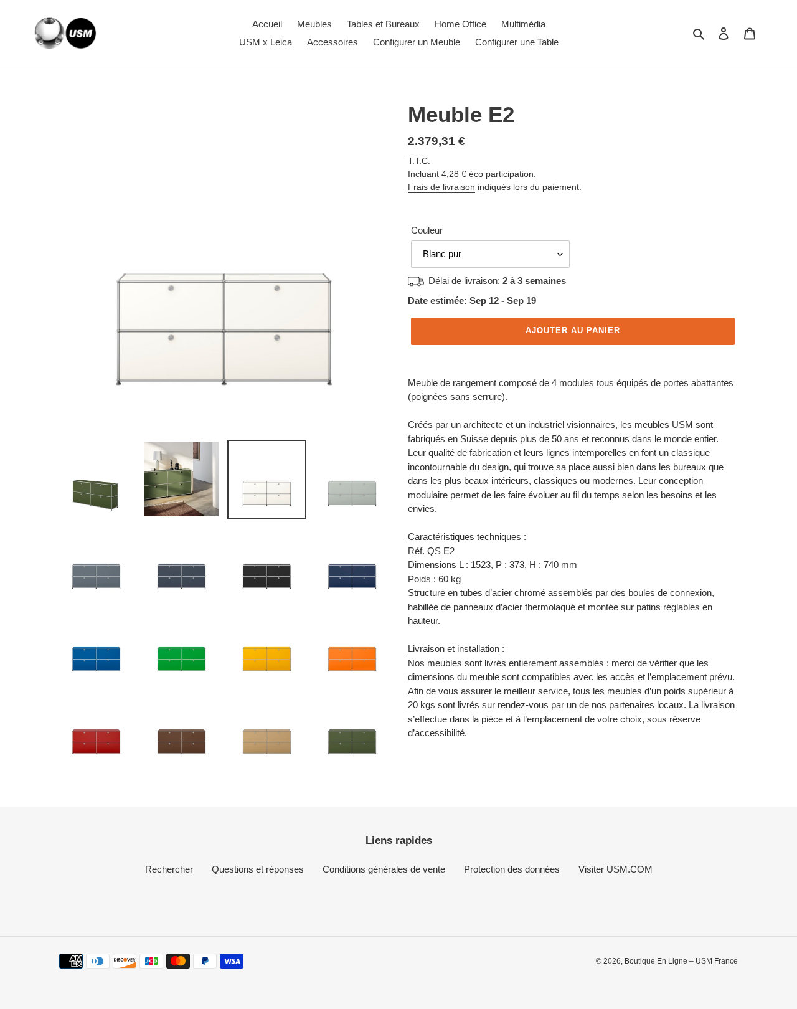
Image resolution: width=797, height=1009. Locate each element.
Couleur (427, 230)
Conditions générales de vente (384, 869)
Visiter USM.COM (615, 869)
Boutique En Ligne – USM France (681, 961)
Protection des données (512, 869)
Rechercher (169, 869)
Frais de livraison (441, 187)
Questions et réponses (258, 869)
